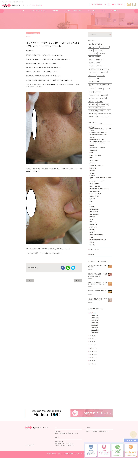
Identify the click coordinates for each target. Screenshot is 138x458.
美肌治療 (92, 137)
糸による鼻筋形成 (93, 107)
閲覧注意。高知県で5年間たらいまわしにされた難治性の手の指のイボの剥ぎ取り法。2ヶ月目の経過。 (97, 275)
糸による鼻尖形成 (103, 104)
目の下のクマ (98, 101)
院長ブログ (114, 10)
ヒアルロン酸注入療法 (95, 186)
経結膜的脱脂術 (93, 110)
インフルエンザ (93, 175)
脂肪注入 (92, 242)
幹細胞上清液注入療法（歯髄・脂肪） (98, 239)
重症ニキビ (98, 116)
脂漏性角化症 (92, 113)
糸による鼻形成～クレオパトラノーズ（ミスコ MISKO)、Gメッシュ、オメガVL (100, 142)
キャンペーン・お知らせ (95, 193)
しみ (95, 50)
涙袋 (91, 201)
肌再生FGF (92, 232)
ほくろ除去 (91, 10)
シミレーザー (92, 75)
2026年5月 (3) (95, 322)
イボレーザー (102, 53)
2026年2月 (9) (95, 330)
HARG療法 (96, 44)
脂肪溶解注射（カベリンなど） (97, 165)
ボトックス (92, 170)
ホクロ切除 (104, 95)
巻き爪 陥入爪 (93, 227)
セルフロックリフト (94, 81)
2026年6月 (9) (95, 320)
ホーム (22, 10)
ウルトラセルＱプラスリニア (96, 69)
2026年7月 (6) (95, 317)
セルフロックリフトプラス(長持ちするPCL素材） (99, 85)
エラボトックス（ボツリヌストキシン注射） (99, 188)
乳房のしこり (93, 221)
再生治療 (91, 101)
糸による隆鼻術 (93, 104)
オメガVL (107, 69)
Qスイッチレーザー (94, 47)
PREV (30, 280)
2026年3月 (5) (95, 327)
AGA (90, 44)
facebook (63, 268)
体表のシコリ (93, 168)
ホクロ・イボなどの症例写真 (33, 33)
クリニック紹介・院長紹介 (38, 10)
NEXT (78, 280)
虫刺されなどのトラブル (95, 155)
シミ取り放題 (101, 75)
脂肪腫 (91, 152)
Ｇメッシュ (106, 116)
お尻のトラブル (93, 224)
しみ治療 (92, 229)
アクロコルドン (93, 53)
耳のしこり (92, 163)
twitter (73, 268)
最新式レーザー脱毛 (94, 196)
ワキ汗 (91, 204)
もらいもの (92, 173)
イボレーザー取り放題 (94, 56)
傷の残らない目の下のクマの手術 (97, 98)
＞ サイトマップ (29, 445)
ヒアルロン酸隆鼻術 (94, 214)
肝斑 (109, 110)
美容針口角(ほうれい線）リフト (97, 139)
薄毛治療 (91, 116)
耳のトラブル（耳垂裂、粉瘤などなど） (98, 132)
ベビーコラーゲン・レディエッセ (97, 147)
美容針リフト (102, 110)
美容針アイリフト (94, 150)
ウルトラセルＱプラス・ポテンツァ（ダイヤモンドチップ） (100, 129)
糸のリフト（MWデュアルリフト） (97, 181)
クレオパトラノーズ (94, 72)
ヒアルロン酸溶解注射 (95, 191)
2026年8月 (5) (95, 315)
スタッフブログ (94, 249)
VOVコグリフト (105, 47)
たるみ (100, 50)
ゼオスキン (91, 88)
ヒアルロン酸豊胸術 (94, 183)
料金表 (103, 10)
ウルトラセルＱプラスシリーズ (96, 66)
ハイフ (90, 92)
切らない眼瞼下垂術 (94, 209)
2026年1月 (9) (95, 332)
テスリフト (99, 88)
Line (68, 268)
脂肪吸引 (92, 145)
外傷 (91, 157)
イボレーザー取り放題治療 (95, 59)
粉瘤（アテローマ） (94, 211)
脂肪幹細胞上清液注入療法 (104, 113)
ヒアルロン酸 (97, 92)
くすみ (90, 50)
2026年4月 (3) (95, 325)
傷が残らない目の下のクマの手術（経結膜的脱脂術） (100, 178)
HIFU (102, 44)
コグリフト (104, 72)
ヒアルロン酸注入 (94, 160)
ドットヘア (107, 88)
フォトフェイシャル (94, 95)
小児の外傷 (92, 198)
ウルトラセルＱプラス (94, 62)
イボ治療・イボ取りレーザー (73, 10)
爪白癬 (91, 219)
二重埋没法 (92, 216)
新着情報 (92, 254)
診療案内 (55, 10)
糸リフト (102, 107)
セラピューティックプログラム (97, 78)
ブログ (91, 237)
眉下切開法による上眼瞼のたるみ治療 (98, 134)
